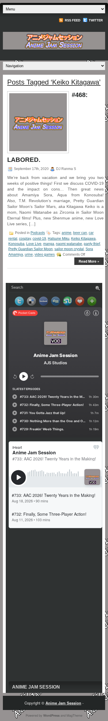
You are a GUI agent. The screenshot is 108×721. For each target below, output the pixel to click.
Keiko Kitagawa (83, 239)
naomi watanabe (69, 244)
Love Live (33, 244)
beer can (80, 233)
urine (29, 255)
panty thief (92, 244)
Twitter (95, 20)
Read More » (89, 261)
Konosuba (16, 244)
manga (48, 244)
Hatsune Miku (58, 239)
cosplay (25, 239)
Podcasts (38, 233)
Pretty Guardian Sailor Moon (30, 249)
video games (45, 255)
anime (66, 233)
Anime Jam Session (36, 687)
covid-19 (39, 239)
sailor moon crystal (69, 249)
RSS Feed (72, 20)
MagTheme (74, 715)
